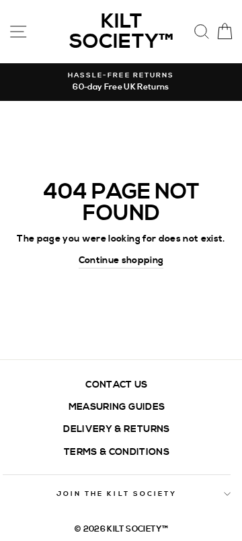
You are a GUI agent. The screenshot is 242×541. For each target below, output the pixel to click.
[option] (121, 82)
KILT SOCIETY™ (121, 32)
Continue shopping (121, 260)
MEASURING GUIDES (117, 406)
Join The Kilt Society (116, 494)
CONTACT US (116, 384)
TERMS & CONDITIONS (116, 452)
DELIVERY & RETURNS (116, 429)
